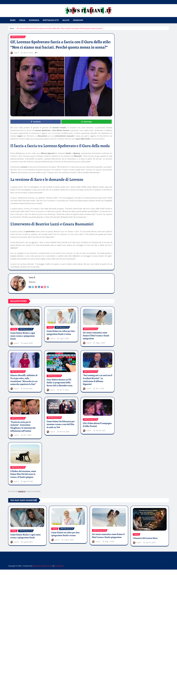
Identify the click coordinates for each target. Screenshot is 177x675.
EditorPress (47, 566)
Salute (65, 20)
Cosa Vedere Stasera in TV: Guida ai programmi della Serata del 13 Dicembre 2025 (59, 382)
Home (13, 20)
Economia (34, 20)
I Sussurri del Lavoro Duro (145, 538)
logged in (21, 491)
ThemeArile (59, 566)
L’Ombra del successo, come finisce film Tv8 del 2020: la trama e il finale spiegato (23, 474)
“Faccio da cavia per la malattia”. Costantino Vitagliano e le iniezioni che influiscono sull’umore (23, 426)
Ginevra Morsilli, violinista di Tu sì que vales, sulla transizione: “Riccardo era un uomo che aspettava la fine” (23, 380)
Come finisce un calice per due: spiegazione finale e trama (61, 333)
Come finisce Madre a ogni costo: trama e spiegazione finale (22, 335)
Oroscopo (78, 20)
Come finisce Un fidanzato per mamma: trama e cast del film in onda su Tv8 (61, 424)
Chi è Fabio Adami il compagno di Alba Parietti (97, 425)
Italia (22, 20)
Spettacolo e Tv (51, 20)
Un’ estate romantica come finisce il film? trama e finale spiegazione (96, 335)
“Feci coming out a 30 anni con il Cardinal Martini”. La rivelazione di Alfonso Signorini (97, 380)
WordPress (37, 566)
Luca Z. (16, 53)
